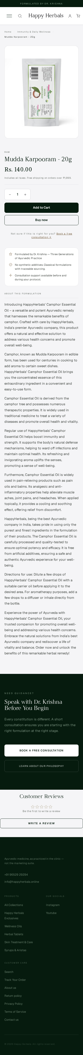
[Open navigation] (9, 16)
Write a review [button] (41, 823)
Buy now (41, 220)
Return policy (13, 996)
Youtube (51, 913)
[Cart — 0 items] (78, 16)
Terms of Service (15, 1012)
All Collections (13, 905)
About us (10, 988)
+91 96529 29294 (16, 875)
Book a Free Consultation (41, 750)
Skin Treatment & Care (18, 942)
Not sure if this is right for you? (41, 235)
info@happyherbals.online (21, 882)
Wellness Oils (13, 926)
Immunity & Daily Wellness (33, 31)
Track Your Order (15, 980)
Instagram (53, 905)
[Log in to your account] (70, 16)
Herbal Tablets (13, 934)
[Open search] (20, 16)
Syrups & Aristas (15, 950)
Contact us (11, 1020)
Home (8, 31)
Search (9, 972)
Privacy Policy (13, 1004)
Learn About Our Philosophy (41, 766)
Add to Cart (41, 207)
